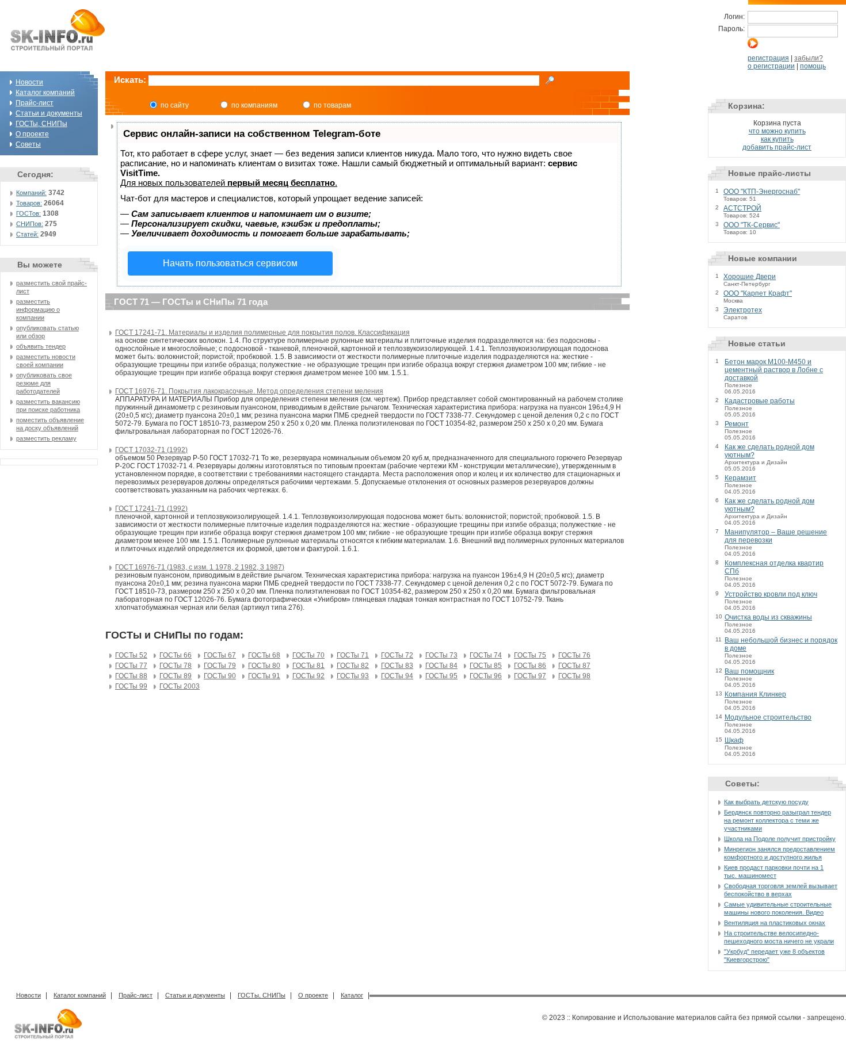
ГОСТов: (28, 213)
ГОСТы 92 (308, 676)
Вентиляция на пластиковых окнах (774, 922)
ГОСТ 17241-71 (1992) (151, 509)
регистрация (768, 58)
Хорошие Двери (749, 277)
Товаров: (29, 203)
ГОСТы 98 (574, 676)
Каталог (352, 995)
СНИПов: (29, 223)
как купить (777, 139)
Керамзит (740, 478)
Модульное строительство (768, 717)
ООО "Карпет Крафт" (757, 293)
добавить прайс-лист (776, 147)
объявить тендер (41, 346)
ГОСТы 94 (397, 676)
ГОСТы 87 (574, 666)
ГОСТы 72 (397, 655)
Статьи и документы (49, 113)
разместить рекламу (46, 438)
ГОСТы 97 (530, 676)
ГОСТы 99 (131, 686)
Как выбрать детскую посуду (766, 801)
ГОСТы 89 (175, 676)
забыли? (808, 58)
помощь (813, 66)
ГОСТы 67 (220, 655)
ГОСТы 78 (175, 666)
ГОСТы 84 (441, 666)
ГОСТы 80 (264, 666)
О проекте (32, 134)
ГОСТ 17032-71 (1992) (151, 450)
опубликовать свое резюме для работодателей (44, 383)
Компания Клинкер (755, 694)
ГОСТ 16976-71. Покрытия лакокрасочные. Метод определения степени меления (249, 391)
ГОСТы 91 (264, 676)
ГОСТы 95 (441, 676)
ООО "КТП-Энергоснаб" (761, 192)
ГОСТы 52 (131, 655)
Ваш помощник (749, 671)
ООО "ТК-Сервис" (751, 225)
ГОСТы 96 (486, 676)
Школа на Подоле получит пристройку (780, 838)
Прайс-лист (35, 103)
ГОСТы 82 (353, 666)
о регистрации (771, 66)
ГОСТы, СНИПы (41, 124)
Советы (28, 144)
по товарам (332, 105)
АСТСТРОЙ (742, 208)
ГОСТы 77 (131, 666)
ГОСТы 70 (308, 655)
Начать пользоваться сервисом (230, 263)
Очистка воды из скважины (768, 617)
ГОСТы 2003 (179, 686)
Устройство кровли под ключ (771, 594)
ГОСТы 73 (441, 655)
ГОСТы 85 (486, 666)
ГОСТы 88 (131, 676)
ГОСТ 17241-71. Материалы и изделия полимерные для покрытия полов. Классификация (262, 332)
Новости (29, 82)
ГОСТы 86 (530, 666)
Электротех (742, 310)
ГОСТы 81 (308, 666)
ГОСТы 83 (397, 666)
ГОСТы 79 (220, 666)
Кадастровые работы (760, 401)
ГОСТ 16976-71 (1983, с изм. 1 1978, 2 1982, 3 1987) (199, 567)
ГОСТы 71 (353, 655)
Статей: (27, 234)
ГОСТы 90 (220, 676)
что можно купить (777, 131)
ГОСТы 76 (574, 655)
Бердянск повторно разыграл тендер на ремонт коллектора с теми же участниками (777, 820)
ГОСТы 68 (264, 655)
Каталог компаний (45, 93)
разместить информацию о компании (38, 309)
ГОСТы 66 (175, 655)
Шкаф (734, 740)
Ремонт (737, 424)
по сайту (175, 105)
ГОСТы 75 (530, 655)
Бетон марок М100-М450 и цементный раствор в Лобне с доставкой (774, 370)
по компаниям (254, 105)
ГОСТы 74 (486, 655)
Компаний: (31, 192)
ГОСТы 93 (353, 676)
